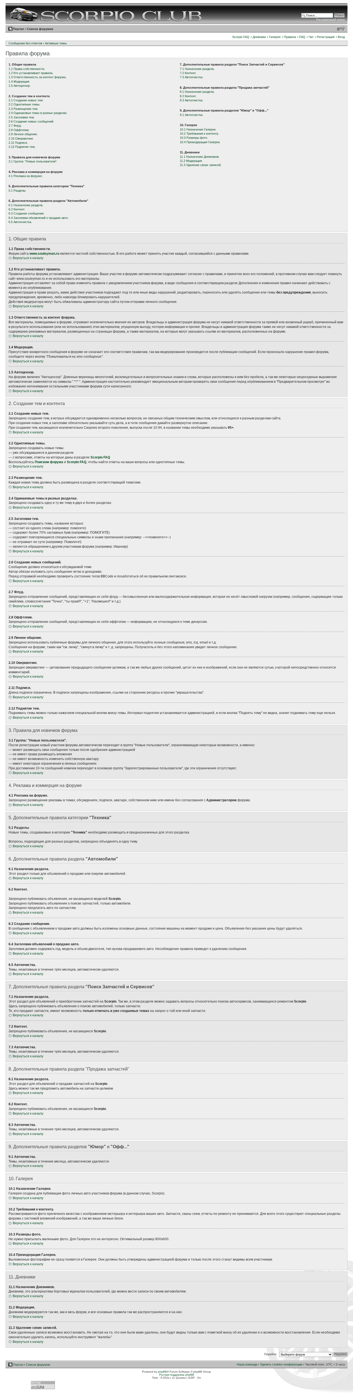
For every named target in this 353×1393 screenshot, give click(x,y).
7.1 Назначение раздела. (197, 68)
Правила (290, 37)
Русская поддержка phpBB (176, 1374)
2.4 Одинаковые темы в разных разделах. (38, 113)
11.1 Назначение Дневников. (200, 156)
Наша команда (247, 1364)
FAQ (302, 37)
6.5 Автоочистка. (20, 222)
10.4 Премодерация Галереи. (200, 142)
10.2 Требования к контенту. (199, 133)
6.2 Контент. (17, 209)
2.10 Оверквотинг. (21, 138)
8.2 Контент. (188, 96)
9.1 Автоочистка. (191, 114)
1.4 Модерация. (19, 81)
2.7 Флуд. (15, 125)
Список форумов (40, 29)
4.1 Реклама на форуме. (26, 176)
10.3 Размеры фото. (194, 137)
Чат (311, 37)
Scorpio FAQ (240, 37)
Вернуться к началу (28, 258)
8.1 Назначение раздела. (197, 91)
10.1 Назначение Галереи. (198, 129)
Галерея (274, 37)
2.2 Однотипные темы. (24, 104)
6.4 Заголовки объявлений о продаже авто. (39, 217)
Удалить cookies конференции (281, 1364)
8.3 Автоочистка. (191, 100)
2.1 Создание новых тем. (26, 100)
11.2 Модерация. (191, 160)
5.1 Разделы (17, 190)
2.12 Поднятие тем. (22, 146)
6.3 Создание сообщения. (26, 213)
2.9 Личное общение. (23, 134)
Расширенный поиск (330, 19)
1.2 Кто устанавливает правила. (31, 73)
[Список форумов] (106, 13)
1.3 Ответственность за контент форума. (37, 77)
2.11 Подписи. (18, 142)
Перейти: (270, 1354)
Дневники (259, 37)
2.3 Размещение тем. (23, 108)
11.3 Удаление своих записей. (200, 165)
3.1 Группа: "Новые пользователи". (33, 161)
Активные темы (56, 43)
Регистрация (326, 37)
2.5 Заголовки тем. (22, 117)
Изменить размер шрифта (341, 28)
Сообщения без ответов (25, 43)
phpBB (162, 1371)
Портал (18, 29)
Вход (341, 37)
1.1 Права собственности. (27, 68)
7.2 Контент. (188, 73)
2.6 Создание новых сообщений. (31, 121)
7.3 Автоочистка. (191, 77)
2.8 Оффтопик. (19, 130)
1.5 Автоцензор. (20, 85)
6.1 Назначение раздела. (26, 205)
